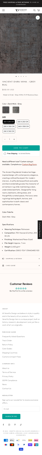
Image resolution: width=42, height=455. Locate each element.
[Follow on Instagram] (9, 425)
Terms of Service (9, 372)
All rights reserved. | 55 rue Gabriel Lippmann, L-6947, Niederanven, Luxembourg (21, 433)
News (4, 384)
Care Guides (7, 348)
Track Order (7, 340)
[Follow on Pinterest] (15, 425)
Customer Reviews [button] (40, 229)
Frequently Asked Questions (13, 336)
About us (5, 368)
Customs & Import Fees (11, 357)
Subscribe (11, 416)
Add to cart (21, 148)
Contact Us (6, 388)
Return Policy (7, 344)
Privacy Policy (7, 376)
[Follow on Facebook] (3, 425)
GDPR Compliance (9, 380)
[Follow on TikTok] (21, 425)
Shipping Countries (9, 353)
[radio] (5, 109)
